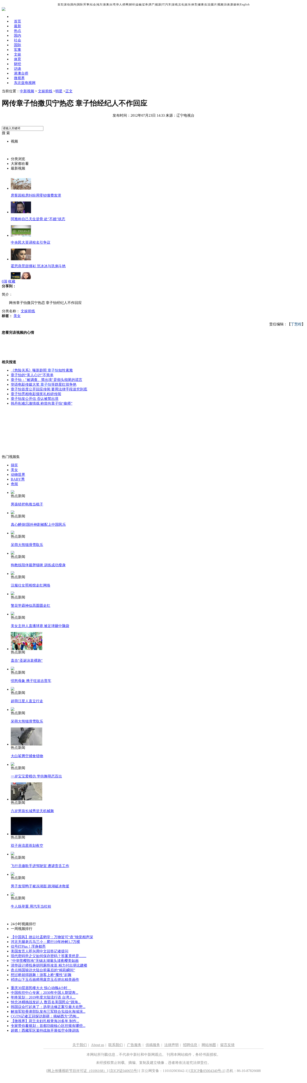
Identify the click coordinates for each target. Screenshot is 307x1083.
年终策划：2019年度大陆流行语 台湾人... (43, 997)
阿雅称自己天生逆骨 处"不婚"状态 (38, 219)
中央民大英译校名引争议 (30, 242)
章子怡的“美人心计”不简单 (32, 375)
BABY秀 (18, 479)
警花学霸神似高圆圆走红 (30, 605)
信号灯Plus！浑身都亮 (28, 946)
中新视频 (27, 91)
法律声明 (171, 1045)
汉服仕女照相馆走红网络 (30, 585)
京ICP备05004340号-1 (207, 1071)
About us (97, 1045)
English (245, 4)
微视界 (19, 78)
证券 (145, 4)
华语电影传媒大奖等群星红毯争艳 (43, 384)
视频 (220, 4)
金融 (139, 4)
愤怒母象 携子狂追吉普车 (31, 681)
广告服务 (134, 1045)
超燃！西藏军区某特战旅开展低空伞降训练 (45, 1030)
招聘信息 (190, 1045)
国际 (80, 4)
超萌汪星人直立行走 (27, 701)
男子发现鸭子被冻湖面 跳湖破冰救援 (40, 886)
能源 (158, 4)
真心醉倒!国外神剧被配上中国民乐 (38, 524)
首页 (60, 4)
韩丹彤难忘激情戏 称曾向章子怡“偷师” (41, 403)
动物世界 (18, 474)
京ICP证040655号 (123, 1071)
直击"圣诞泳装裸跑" (27, 660)
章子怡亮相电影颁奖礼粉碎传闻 (36, 394)
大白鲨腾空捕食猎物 (27, 756)
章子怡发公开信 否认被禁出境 (34, 399)
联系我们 (115, 1045)
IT (163, 4)
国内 (73, 4)
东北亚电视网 (25, 83)
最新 (17, 26)
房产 (152, 4)
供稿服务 (153, 1045)
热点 (17, 31)
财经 (132, 4)
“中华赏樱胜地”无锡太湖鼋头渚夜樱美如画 (45, 961)
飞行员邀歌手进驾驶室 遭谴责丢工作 (40, 866)
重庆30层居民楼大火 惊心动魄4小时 (41, 988)
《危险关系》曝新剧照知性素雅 (42, 370)
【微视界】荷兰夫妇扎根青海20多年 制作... (45, 1021)
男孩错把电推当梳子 (27, 504)
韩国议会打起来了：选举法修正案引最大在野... (48, 1007)
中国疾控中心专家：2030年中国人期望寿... (44, 993)
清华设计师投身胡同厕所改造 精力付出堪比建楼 (49, 965)
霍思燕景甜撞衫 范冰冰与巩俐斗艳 (38, 266)
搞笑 (14, 465)
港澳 (106, 4)
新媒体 (235, 4)
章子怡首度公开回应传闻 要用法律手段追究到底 (49, 389)
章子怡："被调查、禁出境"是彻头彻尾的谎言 (46, 380)
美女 (17, 316)
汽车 (168, 4)
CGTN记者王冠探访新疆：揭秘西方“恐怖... (45, 1016)
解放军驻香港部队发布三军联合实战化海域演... (48, 1011)
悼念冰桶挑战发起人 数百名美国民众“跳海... (46, 1002)
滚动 (67, 4)
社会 (93, 4)
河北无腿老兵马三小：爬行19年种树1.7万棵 (45, 942)
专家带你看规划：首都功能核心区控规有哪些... (48, 1026)
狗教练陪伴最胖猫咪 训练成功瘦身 (38, 565)
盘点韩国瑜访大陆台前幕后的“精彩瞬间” (43, 970)
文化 (181, 4)
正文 (69, 91)
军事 (86, 4)
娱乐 (188, 4)
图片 (214, 4)
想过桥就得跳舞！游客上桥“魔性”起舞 (41, 975)
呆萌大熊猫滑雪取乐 (27, 545)
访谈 (227, 4)
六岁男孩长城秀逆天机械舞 (32, 811)
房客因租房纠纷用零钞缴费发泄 (36, 195)
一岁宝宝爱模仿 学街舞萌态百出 (36, 776)
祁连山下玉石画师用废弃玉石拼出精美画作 (45, 979)
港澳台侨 (21, 73)
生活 (207, 4)
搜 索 (6, 133)
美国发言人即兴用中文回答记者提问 (39, 951)
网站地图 (209, 1045)
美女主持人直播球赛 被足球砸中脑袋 (40, 626)
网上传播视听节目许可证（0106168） (77, 1071)
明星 (58, 91)
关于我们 (79, 1045)
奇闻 (14, 484)
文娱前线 (45, 91)
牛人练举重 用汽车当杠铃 (31, 906)
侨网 (126, 4)
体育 (194, 4)
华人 (119, 4)
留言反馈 (227, 1045)
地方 (99, 4)
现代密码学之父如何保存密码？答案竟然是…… (48, 956)
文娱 (17, 54)
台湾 (113, 4)
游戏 (175, 4)
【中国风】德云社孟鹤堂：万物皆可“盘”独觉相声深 (52, 937)
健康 (201, 4)
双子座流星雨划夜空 (27, 845)
